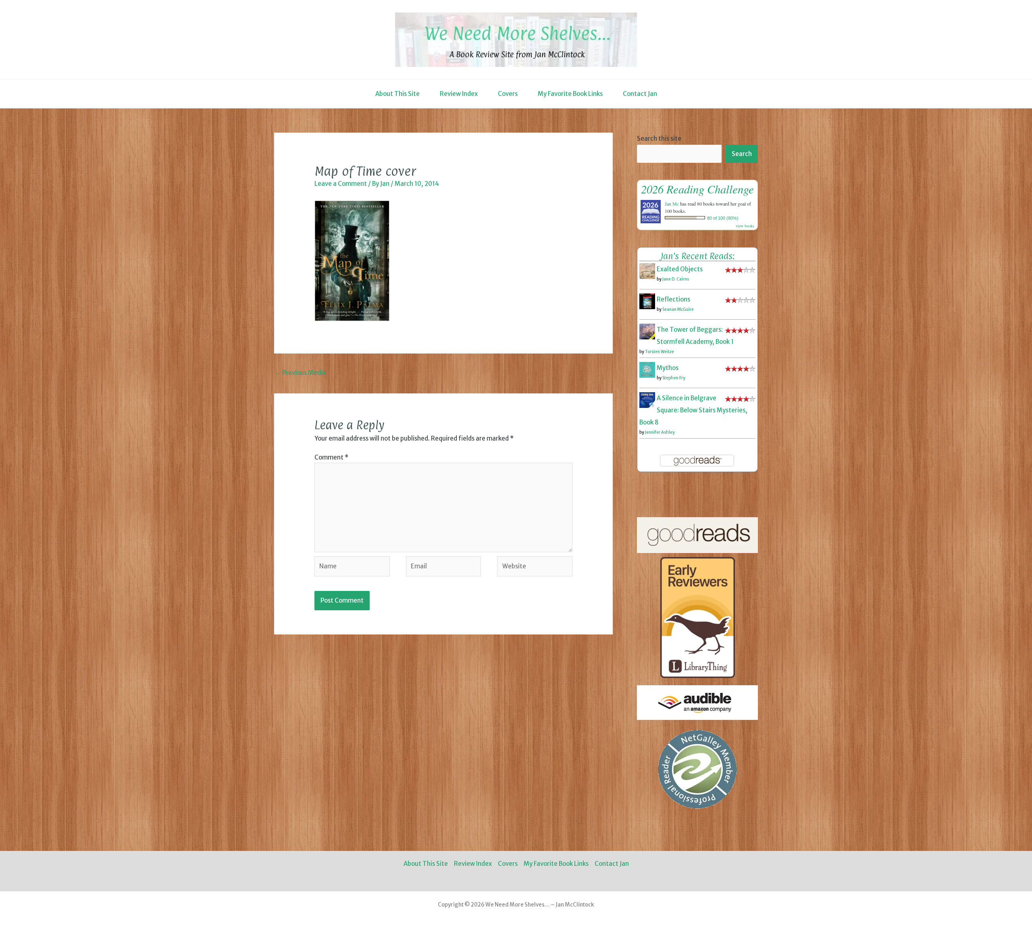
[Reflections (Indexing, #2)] (647, 301)
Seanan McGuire (678, 309)
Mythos (667, 368)
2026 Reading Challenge (697, 189)
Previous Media (300, 372)
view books (745, 226)
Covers (508, 94)
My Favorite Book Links (570, 94)
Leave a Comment (340, 183)
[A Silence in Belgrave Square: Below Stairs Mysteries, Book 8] (647, 399)
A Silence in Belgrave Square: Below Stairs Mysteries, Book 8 (693, 410)
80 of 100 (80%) (723, 218)
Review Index (459, 94)
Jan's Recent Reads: (697, 256)
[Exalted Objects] (647, 271)
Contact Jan (640, 94)
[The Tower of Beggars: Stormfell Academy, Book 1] (647, 331)
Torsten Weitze (659, 351)
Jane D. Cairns (675, 279)
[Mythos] (647, 369)
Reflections (673, 299)
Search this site (659, 138)
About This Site (397, 94)
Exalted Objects (680, 269)
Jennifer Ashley (660, 432)
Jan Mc (672, 203)
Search (742, 154)
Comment (331, 457)
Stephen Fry (673, 378)
